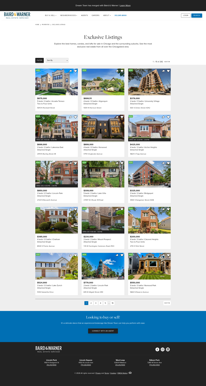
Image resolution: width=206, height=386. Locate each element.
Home (37, 24)
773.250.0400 (154, 365)
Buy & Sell (50, 15)
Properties (45, 24)
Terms (107, 373)
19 (112, 303)
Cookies (113, 373)
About (106, 15)
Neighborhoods (68, 15)
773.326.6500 (86, 365)
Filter (39, 60)
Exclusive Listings (58, 24)
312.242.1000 (51, 365)
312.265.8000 (120, 15)
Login (185, 15)
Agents (84, 15)
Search (196, 15)
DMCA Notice (122, 373)
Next (166, 62)
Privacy (98, 373)
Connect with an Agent (103, 331)
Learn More (125, 5)
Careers (95, 15)
